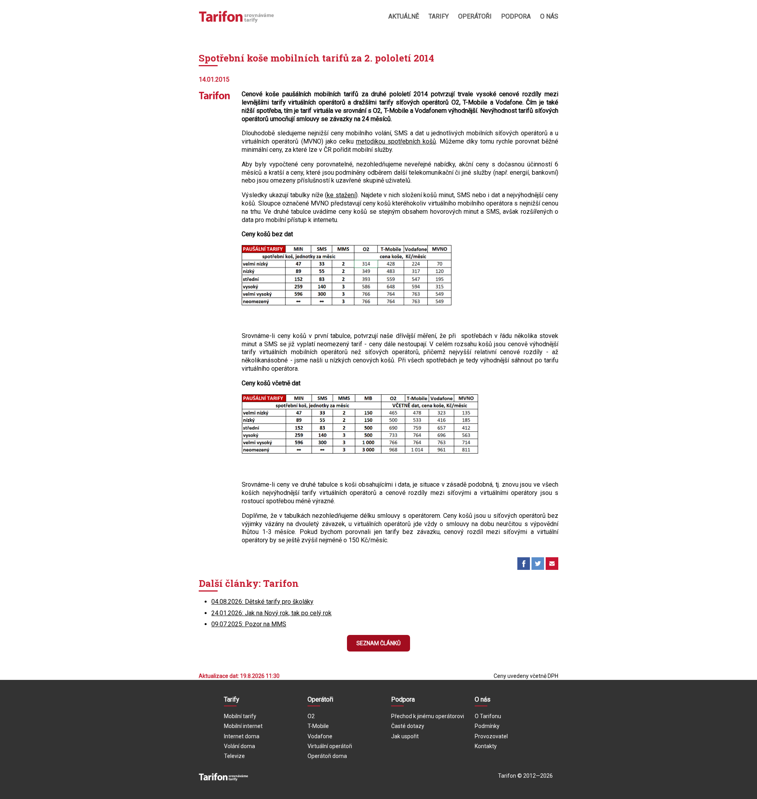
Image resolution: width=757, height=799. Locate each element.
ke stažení (341, 195)
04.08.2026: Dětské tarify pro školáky (262, 601)
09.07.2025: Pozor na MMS (248, 624)
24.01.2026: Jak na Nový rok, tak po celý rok (271, 613)
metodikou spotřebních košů (396, 141)
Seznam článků (378, 643)
